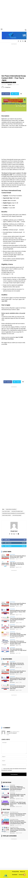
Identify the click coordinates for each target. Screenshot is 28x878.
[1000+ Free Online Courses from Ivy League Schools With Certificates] (5, 829)
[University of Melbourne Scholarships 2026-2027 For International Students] (5, 787)
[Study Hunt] (2, 87)
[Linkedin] (14, 533)
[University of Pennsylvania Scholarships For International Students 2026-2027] (5, 642)
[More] (21, 93)
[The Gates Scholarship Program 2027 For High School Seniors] (5, 650)
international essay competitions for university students (13, 513)
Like (24, 539)
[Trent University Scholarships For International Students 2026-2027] (5, 619)
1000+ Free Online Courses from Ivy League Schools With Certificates (18, 830)
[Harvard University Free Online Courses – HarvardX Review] (5, 814)
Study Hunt (7, 87)
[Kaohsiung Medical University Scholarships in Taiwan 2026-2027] (5, 611)
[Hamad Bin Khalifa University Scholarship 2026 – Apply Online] (5, 795)
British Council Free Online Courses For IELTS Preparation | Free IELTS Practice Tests (18, 822)
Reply (8, 734)
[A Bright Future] (6, 875)
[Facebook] (18, 41)
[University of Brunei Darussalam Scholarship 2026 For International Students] (5, 634)
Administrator (12, 558)
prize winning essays (17, 515)
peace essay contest (6, 515)
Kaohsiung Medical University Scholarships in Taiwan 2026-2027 (18, 612)
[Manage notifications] (24, 875)
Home (14, 82)
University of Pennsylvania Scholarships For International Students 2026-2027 (18, 643)
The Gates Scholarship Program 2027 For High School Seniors (18, 650)
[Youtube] (25, 41)
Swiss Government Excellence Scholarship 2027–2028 (18, 556)
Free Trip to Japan (6, 511)
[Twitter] (23, 41)
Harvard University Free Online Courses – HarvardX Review (18, 814)
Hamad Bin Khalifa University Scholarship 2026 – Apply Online (17, 796)
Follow (23, 542)
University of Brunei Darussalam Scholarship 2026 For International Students (18, 635)
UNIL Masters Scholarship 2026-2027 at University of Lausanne (17, 564)
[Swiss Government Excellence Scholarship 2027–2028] (5, 557)
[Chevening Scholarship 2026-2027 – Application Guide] (5, 627)
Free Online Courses (14, 812)
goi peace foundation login (17, 511)
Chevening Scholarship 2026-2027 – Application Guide (18, 626)
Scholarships (12, 554)
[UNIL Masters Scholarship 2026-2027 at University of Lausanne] (5, 564)
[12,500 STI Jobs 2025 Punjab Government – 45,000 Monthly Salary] (5, 803)
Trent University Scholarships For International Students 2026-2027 (17, 620)
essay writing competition (11, 509)
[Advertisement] (14, 14)
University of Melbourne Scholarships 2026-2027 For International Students (17, 788)
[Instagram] (20, 41)
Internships (12, 800)
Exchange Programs (7, 82)
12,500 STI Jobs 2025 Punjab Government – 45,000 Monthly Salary (18, 804)
